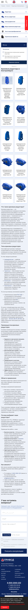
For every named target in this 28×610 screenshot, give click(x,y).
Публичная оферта (19, 573)
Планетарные (8, 285)
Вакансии (3, 579)
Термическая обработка (11, 36)
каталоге (21, 438)
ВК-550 (20, 318)
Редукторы (8, 11)
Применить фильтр (14, 62)
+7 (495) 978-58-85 (14, 587)
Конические (7, 280)
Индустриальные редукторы (13, 26)
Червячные (7, 271)
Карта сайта (17, 575)
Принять (4, 607)
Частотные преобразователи (13, 31)
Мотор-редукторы (10, 16)
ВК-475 (15, 318)
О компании (18, 569)
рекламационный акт (20, 577)
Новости (3, 575)
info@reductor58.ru (9, 478)
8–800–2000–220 (16, 473)
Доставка (3, 573)
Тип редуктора (6, 49)
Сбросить (14, 66)
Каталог (3, 569)
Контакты (17, 571)
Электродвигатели (10, 21)
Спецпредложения (5, 571)
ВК (17, 299)
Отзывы (3, 577)
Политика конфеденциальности (7, 563)
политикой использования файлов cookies (13, 604)
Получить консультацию (14, 551)
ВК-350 (11, 318)
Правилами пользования (18, 539)
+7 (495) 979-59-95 (14, 585)
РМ (18, 294)
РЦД (20, 294)
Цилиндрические (8, 259)
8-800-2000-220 (14, 583)
